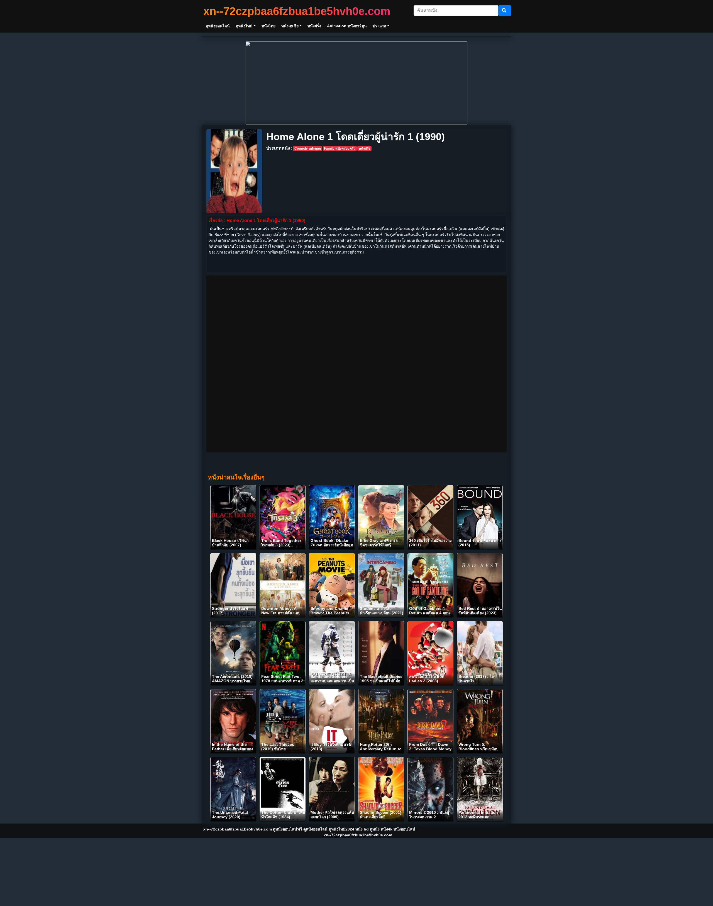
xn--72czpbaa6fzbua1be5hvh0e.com (296, 11)
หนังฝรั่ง (364, 148)
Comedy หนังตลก (307, 148)
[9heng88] (356, 83)
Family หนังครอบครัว (339, 148)
